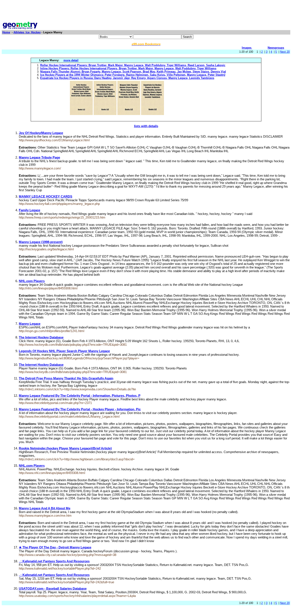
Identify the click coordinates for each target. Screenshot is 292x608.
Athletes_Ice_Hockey (27, 32)
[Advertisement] (146, 11)
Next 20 (285, 51)
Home (6, 32)
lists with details (146, 126)
